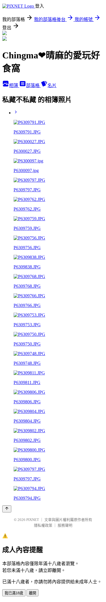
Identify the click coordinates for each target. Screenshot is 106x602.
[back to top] (6, 508)
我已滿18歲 (14, 593)
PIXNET (32, 520)
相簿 (14, 85)
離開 (32, 593)
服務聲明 (65, 525)
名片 (52, 85)
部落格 (33, 85)
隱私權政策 (43, 525)
